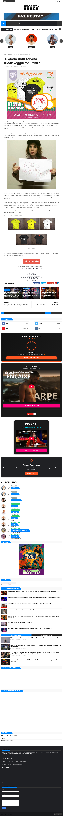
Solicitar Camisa (31, 261)
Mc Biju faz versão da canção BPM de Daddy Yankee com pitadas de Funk (27, 610)
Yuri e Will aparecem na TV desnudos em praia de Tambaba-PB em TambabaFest (29, 604)
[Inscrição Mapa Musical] (31, 19)
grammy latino (26, 288)
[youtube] (57, 1)
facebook (47, 313)
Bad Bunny (46, 29)
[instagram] (59, 1)
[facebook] (53, 1)
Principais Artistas (46, 635)
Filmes (3, 738)
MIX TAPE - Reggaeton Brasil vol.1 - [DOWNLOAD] (20, 622)
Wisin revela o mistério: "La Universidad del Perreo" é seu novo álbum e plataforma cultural (34, 638)
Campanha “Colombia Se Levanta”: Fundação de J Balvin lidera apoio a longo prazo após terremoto (33, 660)
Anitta (43, 288)
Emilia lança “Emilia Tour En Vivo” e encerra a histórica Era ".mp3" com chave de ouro (30, 628)
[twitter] (55, 1)
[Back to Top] (61, 814)
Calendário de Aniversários (31, 357)
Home (5, 54)
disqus (59, 313)
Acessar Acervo (31, 473)
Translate (13, 585)
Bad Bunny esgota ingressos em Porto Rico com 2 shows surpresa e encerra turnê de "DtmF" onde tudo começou (12, 294)
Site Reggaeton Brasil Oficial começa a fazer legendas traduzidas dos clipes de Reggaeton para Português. (33, 616)
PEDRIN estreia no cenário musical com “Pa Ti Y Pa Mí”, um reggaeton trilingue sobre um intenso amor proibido (34, 598)
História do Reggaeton (7, 740)
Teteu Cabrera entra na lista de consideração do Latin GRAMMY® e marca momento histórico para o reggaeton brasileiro (31, 293)
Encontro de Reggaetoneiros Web (10, 735)
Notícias (9, 54)
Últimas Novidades (16, 635)
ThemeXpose (10, 814)
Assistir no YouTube (31, 450)
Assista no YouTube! (31, 405)
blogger (54, 313)
